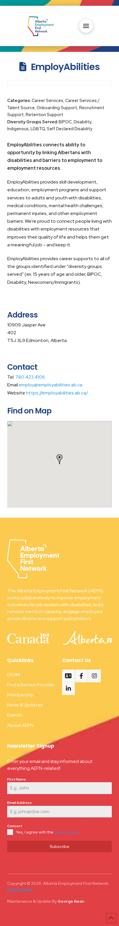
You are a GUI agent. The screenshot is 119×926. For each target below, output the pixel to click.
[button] (86, 26)
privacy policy (66, 832)
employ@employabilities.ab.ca (50, 385)
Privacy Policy (20, 889)
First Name (17, 779)
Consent (16, 826)
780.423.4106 (29, 377)
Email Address (20, 802)
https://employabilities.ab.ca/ (56, 393)
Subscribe (59, 846)
